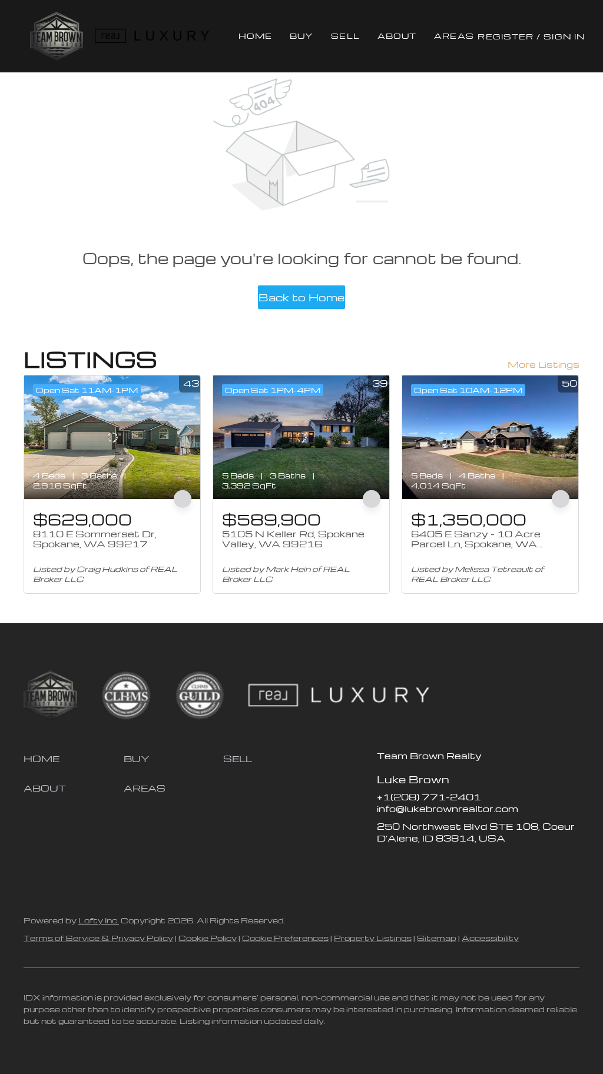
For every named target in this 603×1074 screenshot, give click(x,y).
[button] (56, 36)
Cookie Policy (207, 938)
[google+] (480, 864)
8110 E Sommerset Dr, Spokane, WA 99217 (95, 539)
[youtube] (456, 864)
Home (255, 36)
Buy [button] (301, 36)
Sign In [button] (564, 36)
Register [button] (506, 36)
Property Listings (373, 938)
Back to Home (301, 297)
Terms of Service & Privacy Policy (98, 938)
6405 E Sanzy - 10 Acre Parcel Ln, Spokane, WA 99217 (476, 544)
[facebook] (386, 864)
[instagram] (433, 864)
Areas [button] (454, 36)
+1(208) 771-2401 (429, 797)
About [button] (397, 36)
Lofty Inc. (98, 920)
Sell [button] (345, 36)
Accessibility (490, 938)
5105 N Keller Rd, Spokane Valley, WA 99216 (293, 539)
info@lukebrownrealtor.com (447, 808)
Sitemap (436, 938)
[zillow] (409, 864)
